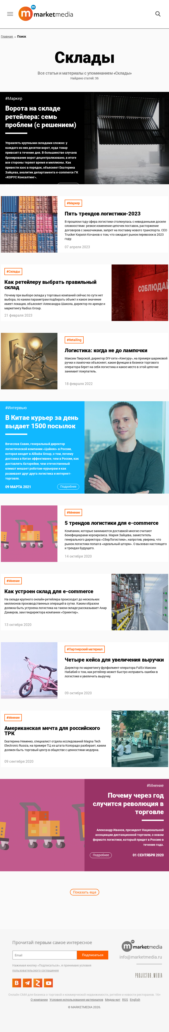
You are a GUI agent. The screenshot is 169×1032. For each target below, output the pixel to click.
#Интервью (16, 407)
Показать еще (84, 892)
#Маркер (13, 98)
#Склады (13, 271)
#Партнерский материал (85, 649)
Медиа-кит (112, 999)
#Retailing (74, 340)
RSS (125, 999)
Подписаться (92, 955)
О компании (39, 999)
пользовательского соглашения (35, 970)
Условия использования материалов (76, 999)
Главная (7, 36)
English (135, 999)
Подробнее (68, 185)
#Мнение (73, 512)
